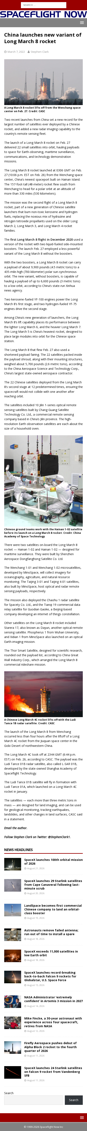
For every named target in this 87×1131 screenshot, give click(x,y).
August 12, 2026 (35, 1030)
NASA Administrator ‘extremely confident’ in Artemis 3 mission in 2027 (53, 999)
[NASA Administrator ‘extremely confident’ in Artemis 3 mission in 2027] (12, 1001)
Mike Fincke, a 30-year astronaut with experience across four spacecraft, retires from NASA (53, 1022)
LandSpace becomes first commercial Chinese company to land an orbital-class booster (53, 909)
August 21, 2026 (35, 868)
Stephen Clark (40, 52)
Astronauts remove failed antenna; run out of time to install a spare (51, 932)
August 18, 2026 (35, 938)
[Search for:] (43, 5)
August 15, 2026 (35, 985)
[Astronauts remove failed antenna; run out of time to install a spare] (12, 934)
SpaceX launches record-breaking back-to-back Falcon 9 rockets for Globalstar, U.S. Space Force (50, 976)
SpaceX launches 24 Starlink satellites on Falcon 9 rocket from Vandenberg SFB (53, 1071)
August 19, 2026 (35, 917)
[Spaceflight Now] (43, 16)
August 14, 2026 (35, 1006)
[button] (81, 22)
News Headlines (18, 849)
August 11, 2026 (35, 1055)
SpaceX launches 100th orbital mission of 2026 (53, 861)
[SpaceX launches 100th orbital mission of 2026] (12, 864)
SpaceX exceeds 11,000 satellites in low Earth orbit (51, 953)
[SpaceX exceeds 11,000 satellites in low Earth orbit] (12, 956)
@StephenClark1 (59, 837)
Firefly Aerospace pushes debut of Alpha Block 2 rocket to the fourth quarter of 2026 (50, 1047)
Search (9, 1093)
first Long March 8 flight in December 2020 (41, 239)
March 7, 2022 (16, 52)
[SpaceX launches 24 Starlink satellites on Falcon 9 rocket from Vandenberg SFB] (12, 1072)
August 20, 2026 (35, 893)
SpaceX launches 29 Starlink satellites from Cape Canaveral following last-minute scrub (53, 884)
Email (8, 828)
